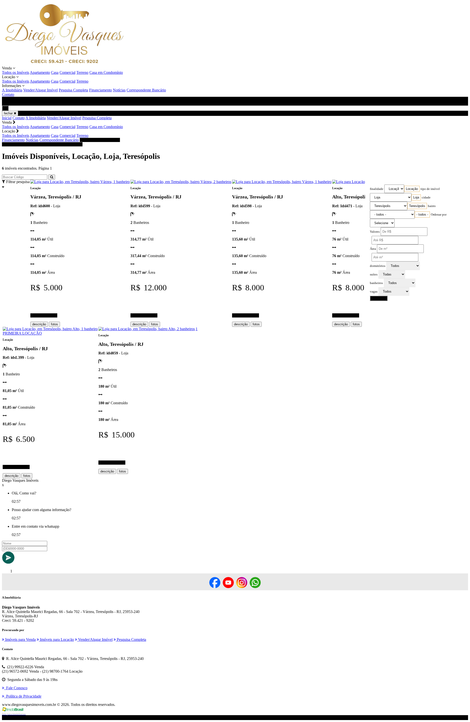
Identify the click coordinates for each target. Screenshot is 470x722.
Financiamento (100, 90)
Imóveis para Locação (56, 639)
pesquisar (379, 298)
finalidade (376, 189)
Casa (55, 72)
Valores (375, 231)
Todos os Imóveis (15, 72)
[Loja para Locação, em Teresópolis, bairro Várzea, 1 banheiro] (80, 182)
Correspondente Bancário (146, 90)
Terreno (82, 72)
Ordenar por (438, 214)
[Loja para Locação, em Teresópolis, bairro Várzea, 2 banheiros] (180, 182)
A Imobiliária (12, 90)
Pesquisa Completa (73, 90)
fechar (9, 113)
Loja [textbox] (416, 197)
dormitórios (377, 266)
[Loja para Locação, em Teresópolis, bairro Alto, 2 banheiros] (146, 329)
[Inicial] (64, 64)
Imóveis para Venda (20, 639)
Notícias (119, 90)
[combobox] (412, 189)
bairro (432, 206)
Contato (8, 94)
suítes (373, 274)
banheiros (376, 283)
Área (373, 249)
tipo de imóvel (430, 189)
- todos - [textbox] (422, 214)
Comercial (67, 72)
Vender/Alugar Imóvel (40, 90)
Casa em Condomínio (106, 72)
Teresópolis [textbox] (417, 206)
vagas (373, 291)
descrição (39, 324)
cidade (426, 197)
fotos (54, 324)
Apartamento (40, 72)
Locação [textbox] (412, 189)
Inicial (7, 118)
